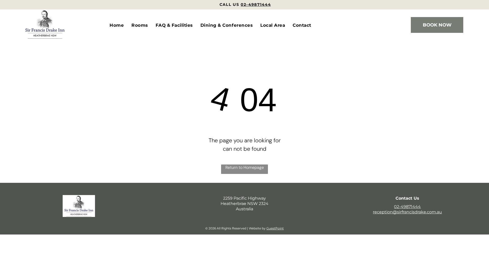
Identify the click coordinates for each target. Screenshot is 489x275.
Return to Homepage (244, 167)
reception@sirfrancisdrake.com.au (407, 212)
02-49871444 (407, 206)
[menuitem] (117, 25)
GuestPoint (275, 228)
